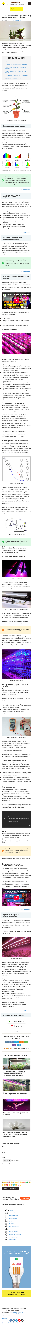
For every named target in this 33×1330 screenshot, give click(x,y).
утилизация (12, 1239)
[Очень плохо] (5, 1048)
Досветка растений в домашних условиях (15, 1114)
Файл (3, 1157)
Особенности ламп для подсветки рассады (15, 68)
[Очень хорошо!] (10, 1048)
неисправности (14, 1226)
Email (4, 1152)
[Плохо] (6, 1048)
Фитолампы (5, 20)
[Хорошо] (9, 1048)
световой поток (14, 1237)
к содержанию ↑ (26, 189)
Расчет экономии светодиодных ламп (16, 1293)
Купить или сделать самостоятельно (17, 75)
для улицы (12, 1221)
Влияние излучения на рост (14, 62)
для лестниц (13, 1218)
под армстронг (13, 1231)
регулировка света (15, 1234)
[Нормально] (7, 1048)
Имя (3, 1146)
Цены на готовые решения (13, 78)
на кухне (11, 1223)
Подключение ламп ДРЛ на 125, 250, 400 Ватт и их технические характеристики (15, 1134)
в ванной (12, 1213)
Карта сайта (5, 1318)
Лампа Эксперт (15, 2)
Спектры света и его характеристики (16, 64)
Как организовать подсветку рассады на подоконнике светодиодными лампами (14, 1073)
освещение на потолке (16, 1229)
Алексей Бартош (16, 20)
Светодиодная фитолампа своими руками (15, 72)
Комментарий (6, 1164)
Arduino (11, 1210)
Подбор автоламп (16, 9)
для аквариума (13, 1215)
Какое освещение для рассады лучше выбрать (15, 1094)
